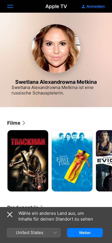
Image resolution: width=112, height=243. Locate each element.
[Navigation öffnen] (13, 6)
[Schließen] (9, 214)
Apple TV (56, 6)
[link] (16, 123)
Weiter (85, 232)
